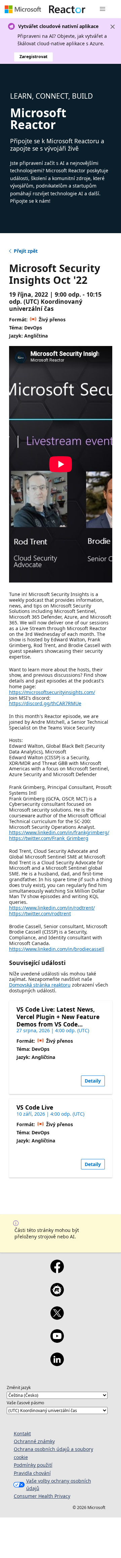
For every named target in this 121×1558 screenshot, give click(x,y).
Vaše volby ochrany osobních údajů (58, 1484)
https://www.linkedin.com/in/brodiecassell (56, 949)
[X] (57, 1317)
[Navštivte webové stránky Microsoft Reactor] (67, 9)
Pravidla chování (32, 1473)
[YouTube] (57, 1340)
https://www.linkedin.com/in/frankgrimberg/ (59, 832)
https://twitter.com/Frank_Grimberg (48, 838)
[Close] (112, 26)
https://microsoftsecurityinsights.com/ (52, 692)
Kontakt (22, 1433)
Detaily (93, 1081)
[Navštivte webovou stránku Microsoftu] (22, 9)
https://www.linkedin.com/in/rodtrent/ (52, 908)
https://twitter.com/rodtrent (40, 913)
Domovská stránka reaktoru (40, 985)
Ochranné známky (34, 1441)
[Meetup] (57, 1294)
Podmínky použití (33, 1465)
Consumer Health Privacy (42, 1496)
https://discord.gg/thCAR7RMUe (45, 703)
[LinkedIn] (57, 1364)
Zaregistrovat (33, 56)
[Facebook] (57, 1271)
